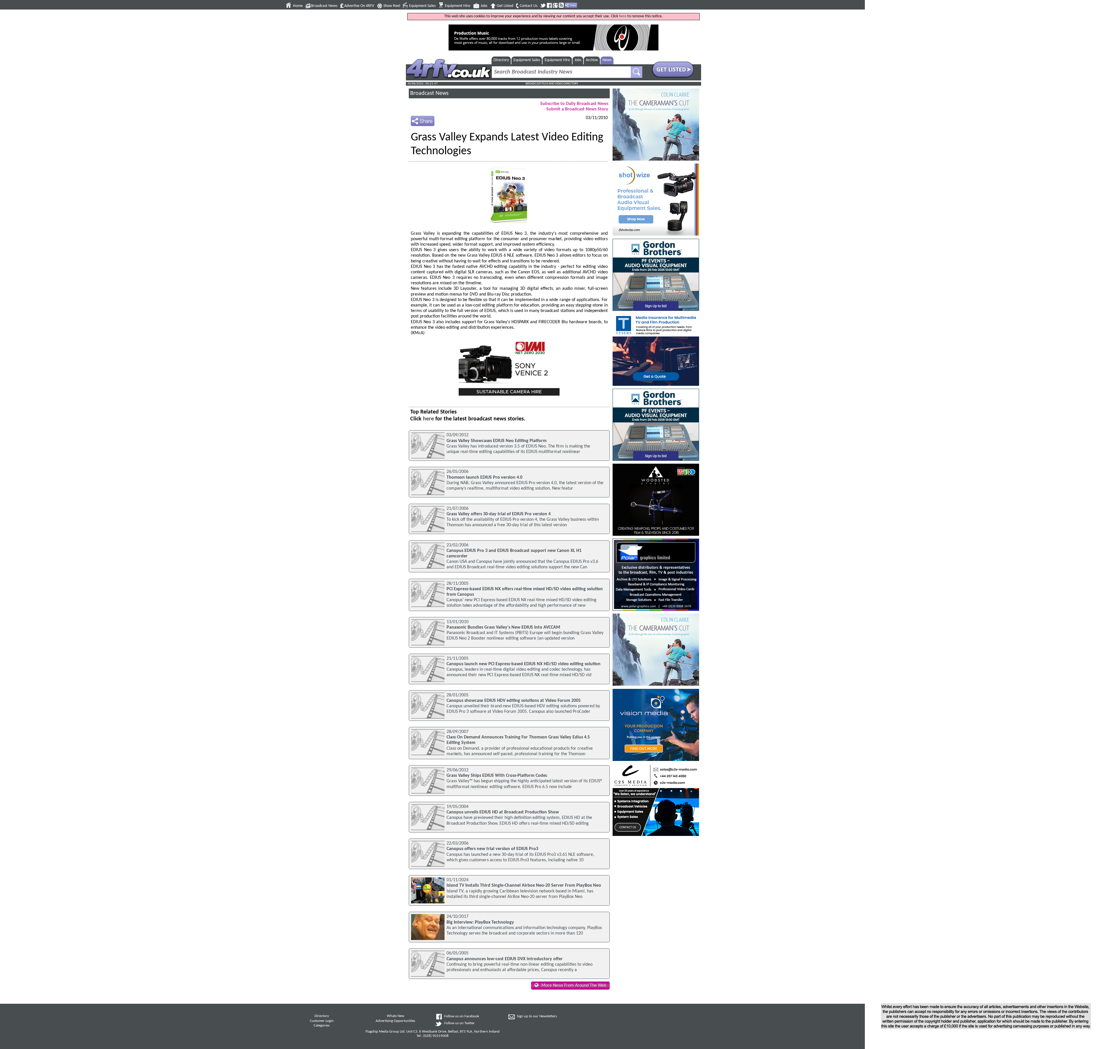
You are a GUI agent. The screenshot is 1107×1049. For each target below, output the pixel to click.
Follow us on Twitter (459, 1023)
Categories (322, 1025)
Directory (501, 60)
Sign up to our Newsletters (537, 1016)
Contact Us (528, 6)
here (622, 16)
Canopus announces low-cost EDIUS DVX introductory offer (505, 959)
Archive (592, 60)
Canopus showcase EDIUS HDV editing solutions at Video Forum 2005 (514, 700)
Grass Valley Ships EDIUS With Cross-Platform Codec (497, 775)
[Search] (636, 72)
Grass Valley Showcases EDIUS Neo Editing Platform (497, 441)
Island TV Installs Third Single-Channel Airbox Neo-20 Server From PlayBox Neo (524, 885)
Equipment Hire (457, 6)
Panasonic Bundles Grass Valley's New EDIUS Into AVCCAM (503, 627)
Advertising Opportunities (395, 1021)
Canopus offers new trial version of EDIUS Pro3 (492, 849)
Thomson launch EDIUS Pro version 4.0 (484, 477)
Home (298, 6)
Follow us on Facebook (461, 1016)
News (607, 60)
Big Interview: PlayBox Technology (480, 922)
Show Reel (391, 6)
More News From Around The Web (573, 985)
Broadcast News (324, 6)
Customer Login (322, 1021)
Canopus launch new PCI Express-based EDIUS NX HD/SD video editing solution (523, 664)
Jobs (484, 6)
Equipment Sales (422, 6)
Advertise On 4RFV (359, 6)
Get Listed (505, 6)
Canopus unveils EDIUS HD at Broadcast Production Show (503, 812)
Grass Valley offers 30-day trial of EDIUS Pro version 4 (499, 514)
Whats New (395, 1016)
